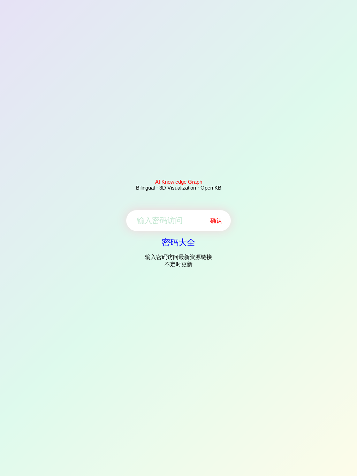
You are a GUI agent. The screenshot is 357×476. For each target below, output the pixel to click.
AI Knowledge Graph (178, 182)
